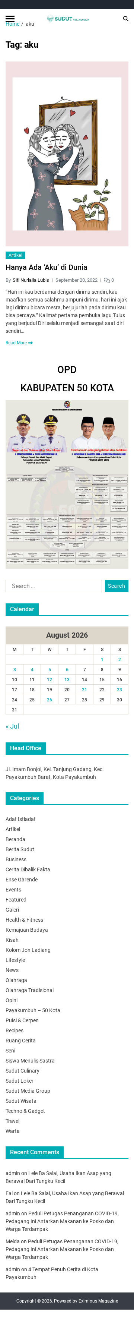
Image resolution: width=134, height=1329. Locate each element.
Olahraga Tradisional (30, 990)
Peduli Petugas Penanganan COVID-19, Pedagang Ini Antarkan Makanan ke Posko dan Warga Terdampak (62, 1221)
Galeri (12, 910)
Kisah (12, 940)
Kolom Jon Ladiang (28, 950)
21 (84, 689)
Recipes (14, 1030)
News (12, 970)
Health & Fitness (24, 920)
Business (16, 859)
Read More (16, 342)
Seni (10, 1051)
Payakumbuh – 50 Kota (33, 1010)
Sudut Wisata (21, 1101)
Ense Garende (22, 880)
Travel (12, 1121)
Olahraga (16, 980)
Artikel (15, 255)
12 (49, 679)
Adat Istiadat (21, 819)
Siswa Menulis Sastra (30, 1061)
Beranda (15, 839)
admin (13, 1173)
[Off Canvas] (10, 19)
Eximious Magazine (98, 1301)
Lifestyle (15, 960)
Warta (13, 1131)
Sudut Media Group (28, 1091)
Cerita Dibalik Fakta (28, 869)
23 (119, 689)
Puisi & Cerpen (22, 1020)
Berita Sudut (20, 849)
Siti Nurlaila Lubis (31, 280)
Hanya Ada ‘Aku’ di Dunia (46, 267)
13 (67, 679)
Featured (16, 900)
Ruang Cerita (21, 1041)
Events (13, 890)
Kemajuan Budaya (27, 930)
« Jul (12, 726)
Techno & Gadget (25, 1111)
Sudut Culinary (22, 1071)
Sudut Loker (20, 1081)
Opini (11, 1000)
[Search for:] (52, 588)
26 (49, 700)
